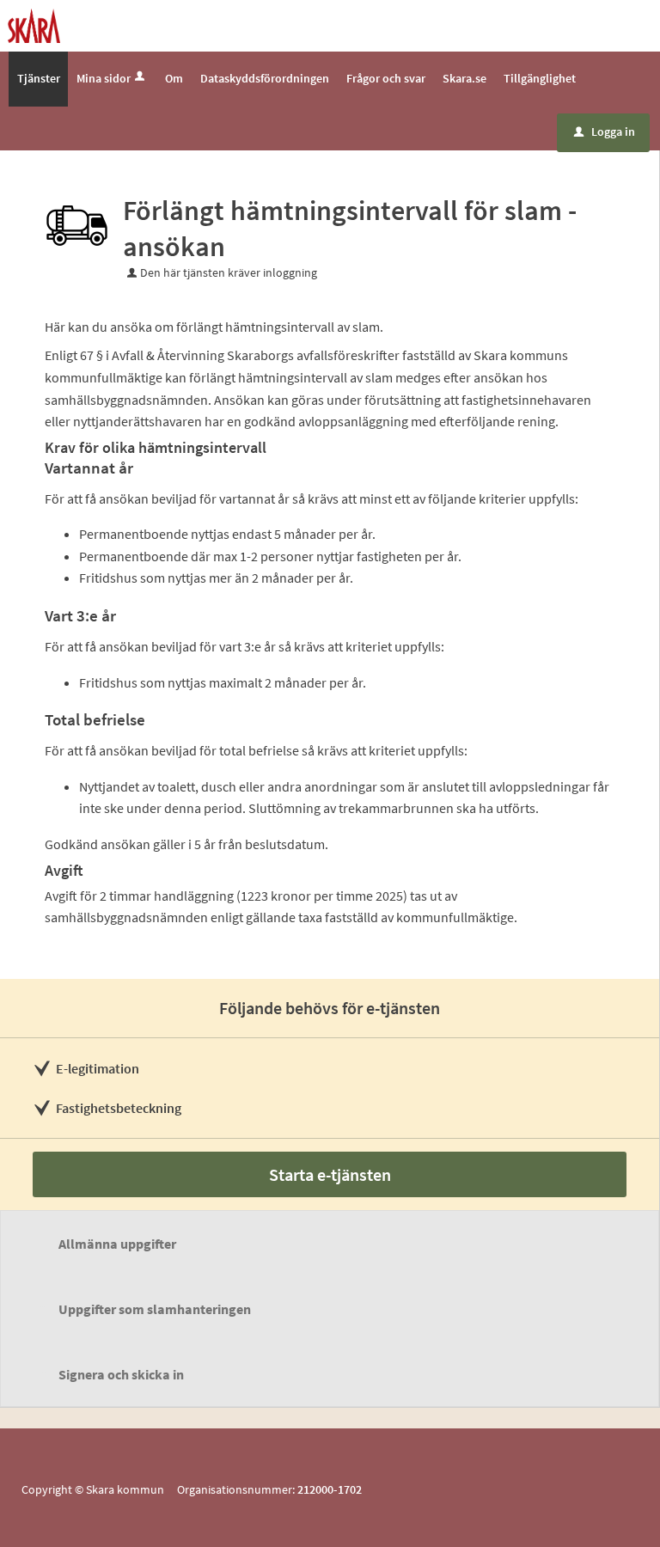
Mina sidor (103, 78)
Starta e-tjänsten (330, 1174)
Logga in (604, 131)
